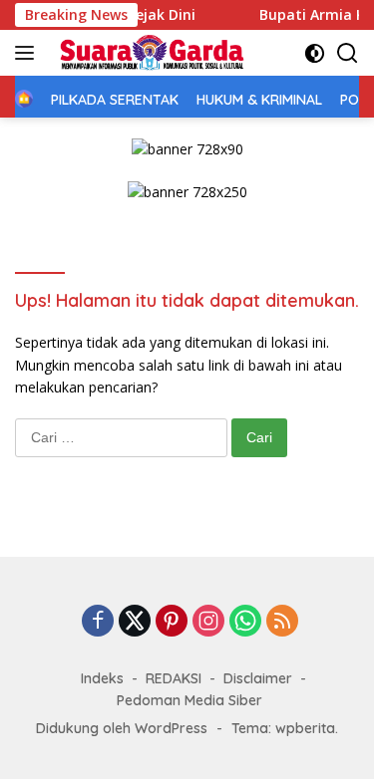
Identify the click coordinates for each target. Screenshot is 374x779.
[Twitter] (135, 622)
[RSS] (282, 622)
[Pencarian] (347, 53)
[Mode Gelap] (314, 53)
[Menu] (28, 53)
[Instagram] (208, 622)
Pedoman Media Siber (189, 700)
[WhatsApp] (245, 622)
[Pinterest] (171, 622)
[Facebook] (98, 622)
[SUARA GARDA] (149, 53)
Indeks (102, 678)
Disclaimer (257, 678)
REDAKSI (173, 678)
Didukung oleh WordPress (121, 728)
